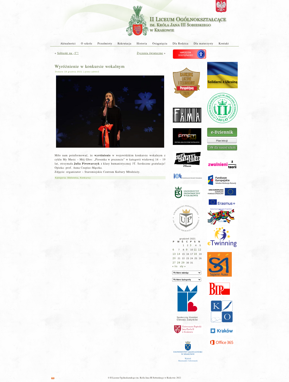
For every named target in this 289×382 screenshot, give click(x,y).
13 (174, 254)
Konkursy (85, 178)
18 (195, 254)
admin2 (95, 72)
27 (174, 262)
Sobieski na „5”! (68, 53)
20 (174, 258)
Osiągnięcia (159, 43)
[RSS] (52, 378)
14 (178, 254)
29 (183, 262)
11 (195, 249)
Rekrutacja (124, 43)
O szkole (86, 43)
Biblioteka (72, 178)
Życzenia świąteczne (150, 53)
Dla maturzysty (203, 43)
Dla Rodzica (180, 43)
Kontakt (224, 43)
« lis (175, 266)
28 (178, 262)
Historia (142, 43)
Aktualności (68, 43)
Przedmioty (105, 43)
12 (199, 249)
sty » (183, 266)
